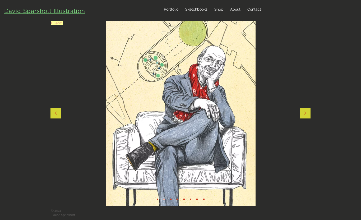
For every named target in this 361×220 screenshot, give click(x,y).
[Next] (305, 113)
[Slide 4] (184, 199)
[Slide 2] (164, 199)
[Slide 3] (177, 199)
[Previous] (55, 113)
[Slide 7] (197, 199)
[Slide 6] (157, 199)
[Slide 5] (190, 199)
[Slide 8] (204, 199)
